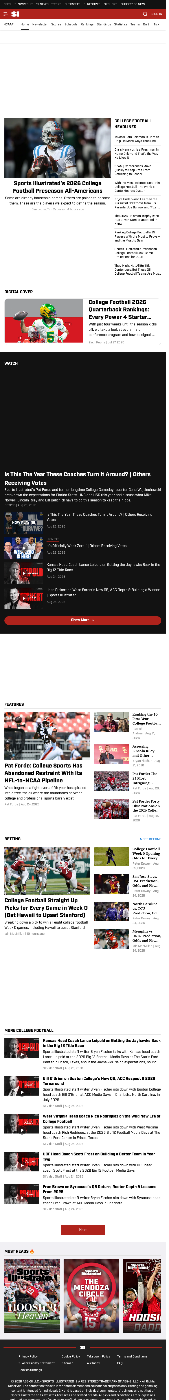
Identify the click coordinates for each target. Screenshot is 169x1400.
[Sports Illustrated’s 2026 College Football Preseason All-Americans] (57, 165)
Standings (104, 24)
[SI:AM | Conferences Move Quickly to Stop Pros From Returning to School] (137, 170)
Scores (56, 24)
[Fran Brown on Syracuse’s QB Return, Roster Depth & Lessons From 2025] (82, 1198)
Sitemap (67, 1363)
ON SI (7, 4)
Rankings (87, 24)
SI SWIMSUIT (24, 4)
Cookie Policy (71, 1356)
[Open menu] (6, 14)
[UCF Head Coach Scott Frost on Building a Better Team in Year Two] (82, 1165)
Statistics (120, 24)
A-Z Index (93, 1363)
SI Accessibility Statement (36, 1363)
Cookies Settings (30, 1370)
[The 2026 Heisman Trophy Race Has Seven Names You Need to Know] (137, 220)
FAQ (120, 1363)
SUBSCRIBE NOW (133, 4)
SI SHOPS (111, 4)
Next (83, 1230)
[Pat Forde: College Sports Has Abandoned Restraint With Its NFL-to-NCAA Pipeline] (47, 759)
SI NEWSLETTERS (48, 4)
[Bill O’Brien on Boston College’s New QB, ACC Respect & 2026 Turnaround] (82, 1092)
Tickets (158, 24)
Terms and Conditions (132, 1356)
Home (25, 24)
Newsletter (40, 24)
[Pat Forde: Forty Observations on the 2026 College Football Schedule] (127, 811)
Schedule (70, 24)
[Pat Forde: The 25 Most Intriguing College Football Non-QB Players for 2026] (127, 783)
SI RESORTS (92, 4)
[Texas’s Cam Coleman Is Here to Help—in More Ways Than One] (137, 140)
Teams (135, 24)
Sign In (156, 14)
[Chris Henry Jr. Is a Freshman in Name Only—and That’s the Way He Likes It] (137, 154)
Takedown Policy (98, 1356)
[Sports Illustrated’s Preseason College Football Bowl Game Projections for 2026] (137, 253)
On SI (146, 24)
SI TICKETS (72, 4)
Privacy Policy (28, 1356)
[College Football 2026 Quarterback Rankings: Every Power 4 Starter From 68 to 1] (83, 322)
